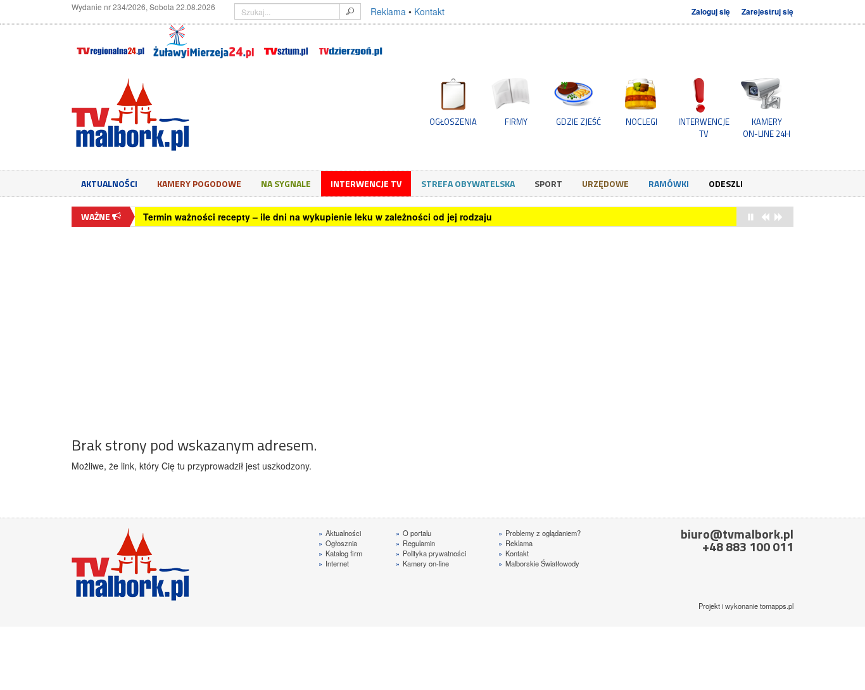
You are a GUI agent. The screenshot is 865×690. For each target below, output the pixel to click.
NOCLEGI (641, 121)
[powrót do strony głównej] (186, 114)
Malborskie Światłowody (538, 563)
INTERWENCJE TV (703, 127)
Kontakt (429, 11)
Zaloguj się (710, 11)
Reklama (388, 11)
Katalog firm (340, 553)
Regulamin (415, 543)
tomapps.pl (776, 606)
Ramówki (668, 183)
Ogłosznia (338, 543)
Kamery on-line (422, 563)
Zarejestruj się (767, 11)
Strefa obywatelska (468, 183)
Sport (548, 183)
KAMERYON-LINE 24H (766, 127)
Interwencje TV (366, 183)
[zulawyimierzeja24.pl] (203, 42)
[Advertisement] (432, 325)
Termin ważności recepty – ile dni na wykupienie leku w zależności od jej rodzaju (317, 216)
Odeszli (726, 183)
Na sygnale (286, 183)
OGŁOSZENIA (453, 121)
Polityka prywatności (431, 553)
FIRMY (516, 121)
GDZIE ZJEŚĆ (578, 121)
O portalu (413, 533)
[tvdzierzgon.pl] (350, 42)
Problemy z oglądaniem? (539, 533)
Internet (334, 563)
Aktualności (109, 183)
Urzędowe (605, 183)
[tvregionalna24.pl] (110, 42)
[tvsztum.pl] (286, 42)
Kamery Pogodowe (199, 183)
